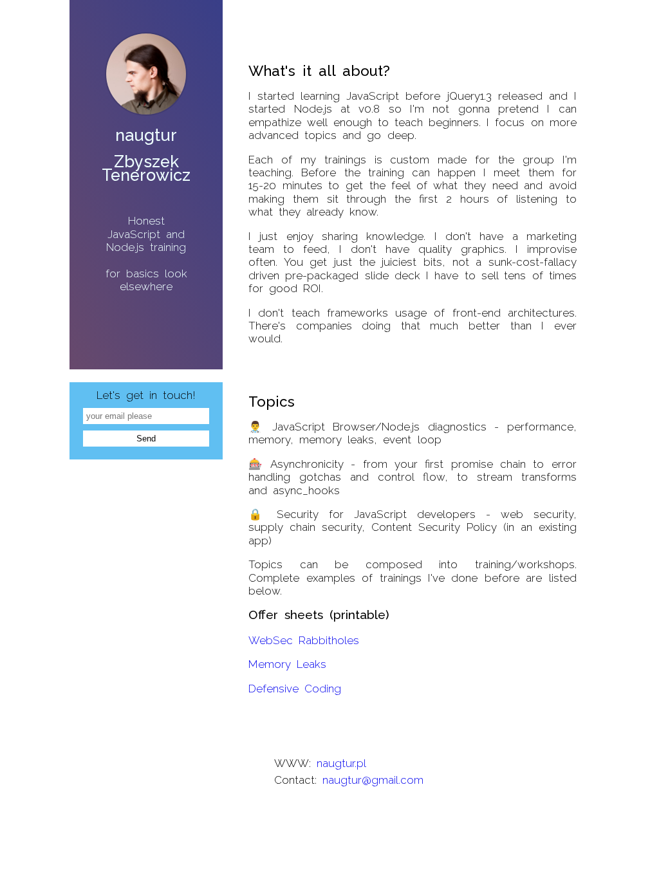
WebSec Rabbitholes (303, 640)
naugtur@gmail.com (372, 779)
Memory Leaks (287, 664)
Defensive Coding (294, 688)
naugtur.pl (341, 763)
